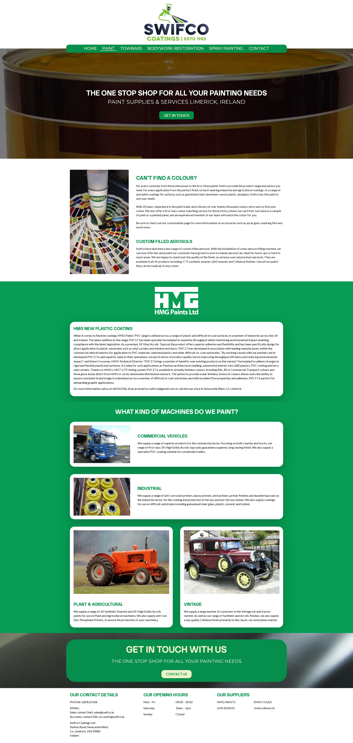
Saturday (149, 708)
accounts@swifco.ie (111, 716)
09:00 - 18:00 (184, 702)
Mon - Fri (149, 702)
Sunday (147, 714)
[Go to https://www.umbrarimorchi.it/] (268, 709)
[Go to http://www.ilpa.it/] (231, 709)
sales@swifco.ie (104, 712)
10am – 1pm (183, 708)
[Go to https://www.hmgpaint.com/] (231, 703)
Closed (180, 714)
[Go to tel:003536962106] (103, 703)
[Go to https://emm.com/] (268, 703)
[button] (176, 115)
